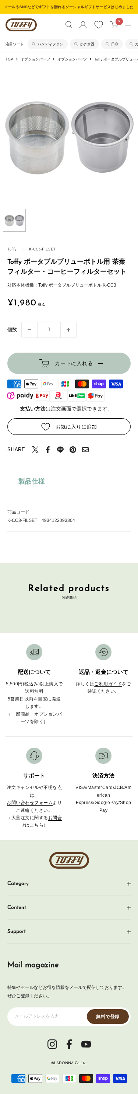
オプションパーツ (35, 59)
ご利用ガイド (108, 683)
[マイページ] (82, 25)
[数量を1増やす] (68, 329)
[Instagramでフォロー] (52, 1044)
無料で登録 (108, 1016)
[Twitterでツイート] (35, 449)
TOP (9, 59)
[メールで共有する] (85, 449)
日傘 (114, 44)
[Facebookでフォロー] (69, 1044)
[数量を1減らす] (29, 329)
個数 (12, 329)
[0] (114, 24)
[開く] (69, 25)
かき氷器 (87, 44)
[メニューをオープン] (128, 25)
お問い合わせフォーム (30, 802)
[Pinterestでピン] (73, 449)
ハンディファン (50, 44)
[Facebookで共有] (48, 449)
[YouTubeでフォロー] (86, 1044)
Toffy (12, 249)
